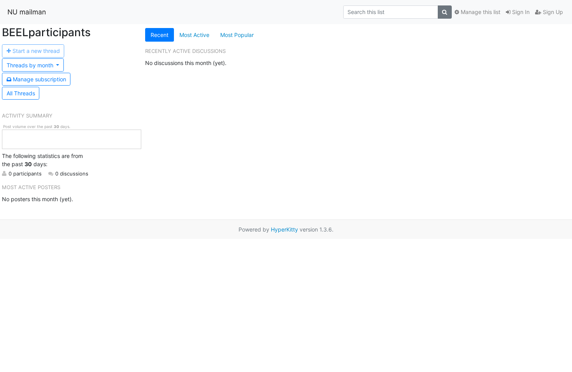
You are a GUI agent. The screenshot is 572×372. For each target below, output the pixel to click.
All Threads (21, 93)
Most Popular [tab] (237, 35)
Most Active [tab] (194, 35)
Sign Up (552, 12)
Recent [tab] (159, 35)
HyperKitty (284, 229)
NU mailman (26, 12)
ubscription (39, 79)
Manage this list (479, 12)
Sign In (520, 12)
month (31, 65)
